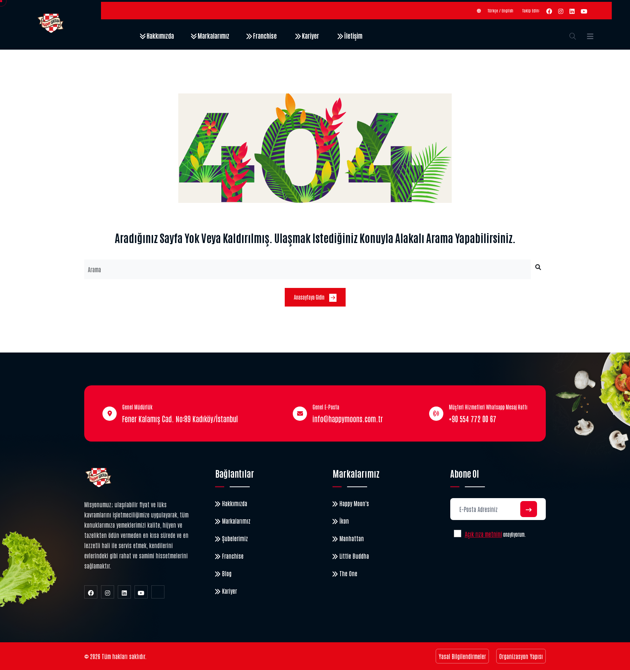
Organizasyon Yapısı (521, 656)
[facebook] (549, 10)
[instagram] (560, 10)
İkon (344, 520)
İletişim (352, 35)
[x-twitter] (157, 591)
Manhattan (351, 538)
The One (348, 573)
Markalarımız (213, 35)
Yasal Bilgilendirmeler (462, 656)
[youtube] (584, 10)
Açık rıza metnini (483, 534)
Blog (227, 573)
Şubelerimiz (235, 538)
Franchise (264, 35)
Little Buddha (354, 555)
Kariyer (310, 35)
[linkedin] (572, 10)
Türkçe (493, 10)
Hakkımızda (159, 35)
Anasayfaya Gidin (310, 297)
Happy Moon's (354, 503)
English (507, 10)
